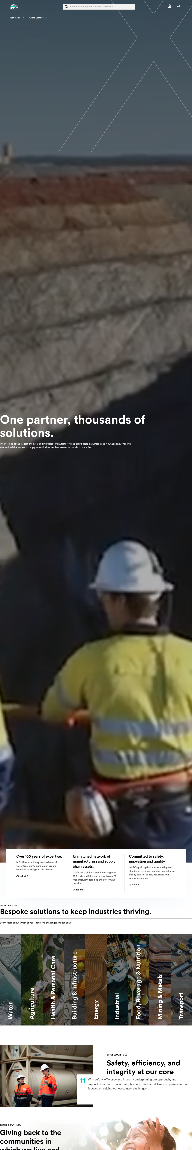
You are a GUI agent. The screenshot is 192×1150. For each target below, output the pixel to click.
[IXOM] (20, 6)
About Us (21, 876)
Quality (133, 884)
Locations (78, 890)
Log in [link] (177, 6)
